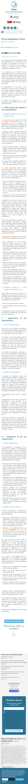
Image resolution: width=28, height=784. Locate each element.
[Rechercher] (20, 32)
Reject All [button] (12, 779)
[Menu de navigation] (2, 32)
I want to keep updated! (14, 730)
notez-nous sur (13, 690)
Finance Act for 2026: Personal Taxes (10, 677)
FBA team (5, 41)
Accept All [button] (5, 779)
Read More (4, 781)
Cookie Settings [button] (20, 779)
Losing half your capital (7, 656)
